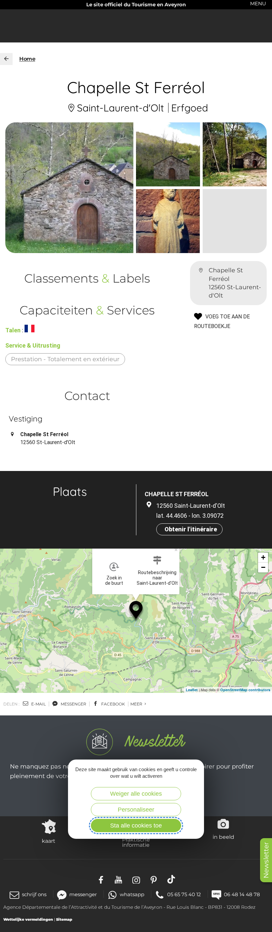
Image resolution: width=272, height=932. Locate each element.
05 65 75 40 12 (184, 894)
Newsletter (266, 860)
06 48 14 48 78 (242, 894)
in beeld (223, 837)
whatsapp (132, 894)
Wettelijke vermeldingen (28, 919)
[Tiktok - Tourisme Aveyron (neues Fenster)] (171, 879)
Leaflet (192, 689)
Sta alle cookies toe (136, 825)
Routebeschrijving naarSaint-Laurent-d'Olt (157, 578)
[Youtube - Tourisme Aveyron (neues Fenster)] (118, 879)
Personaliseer (136, 809)
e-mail (38, 703)
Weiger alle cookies (136, 793)
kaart (48, 841)
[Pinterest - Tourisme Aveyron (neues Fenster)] (153, 879)
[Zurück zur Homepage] (6, 59)
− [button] (263, 567)
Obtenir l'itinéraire (191, 529)
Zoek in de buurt (114, 580)
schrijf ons (34, 894)
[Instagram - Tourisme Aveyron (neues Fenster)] (136, 879)
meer (136, 703)
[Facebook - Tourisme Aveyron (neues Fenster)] (101, 879)
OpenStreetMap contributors (245, 689)
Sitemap (64, 919)
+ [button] (263, 557)
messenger (73, 703)
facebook (112, 703)
